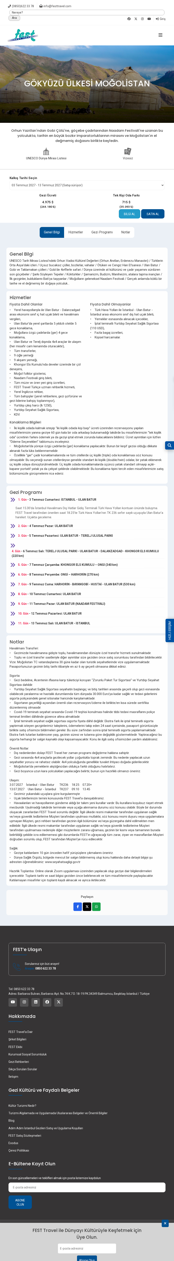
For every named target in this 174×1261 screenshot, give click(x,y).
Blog (11, 1120)
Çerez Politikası (18, 1150)
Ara (14, 18)
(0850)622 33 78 (22, 6)
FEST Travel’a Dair (20, 1032)
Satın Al (153, 214)
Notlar (125, 232)
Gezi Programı (102, 232)
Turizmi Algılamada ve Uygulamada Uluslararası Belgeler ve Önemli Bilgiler (58, 1113)
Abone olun (20, 1202)
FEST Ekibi (15, 1047)
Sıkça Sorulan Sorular (22, 1069)
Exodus (13, 1143)
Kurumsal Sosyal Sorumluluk (27, 1054)
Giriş (162, 19)
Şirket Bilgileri (17, 1039)
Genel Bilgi (52, 232)
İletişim (13, 1076)
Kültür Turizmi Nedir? (22, 1105)
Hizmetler (75, 232)
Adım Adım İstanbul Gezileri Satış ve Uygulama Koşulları (45, 1128)
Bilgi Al (129, 214)
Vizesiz (128, 158)
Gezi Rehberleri (18, 1061)
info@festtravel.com (57, 6)
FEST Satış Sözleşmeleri (24, 1135)
